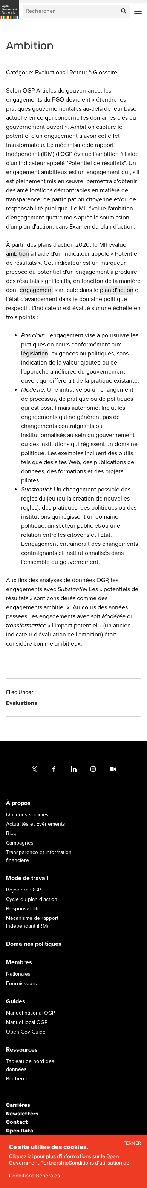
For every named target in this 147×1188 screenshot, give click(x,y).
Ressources (22, 1050)
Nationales (18, 974)
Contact (17, 1122)
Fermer (132, 1143)
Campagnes (20, 843)
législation (34, 353)
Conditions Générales (34, 1176)
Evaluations (50, 72)
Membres (19, 962)
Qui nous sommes (27, 814)
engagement (36, 290)
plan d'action (116, 290)
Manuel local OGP (26, 1022)
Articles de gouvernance (68, 90)
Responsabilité (23, 908)
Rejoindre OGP (23, 890)
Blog (11, 833)
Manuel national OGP (30, 1013)
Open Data (19, 1130)
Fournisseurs (21, 983)
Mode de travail (27, 878)
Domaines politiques (33, 944)
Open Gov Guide (26, 1032)
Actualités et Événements (35, 824)
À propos (18, 803)
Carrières (18, 1105)
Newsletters (22, 1114)
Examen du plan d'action (101, 226)
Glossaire (105, 72)
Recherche (19, 1078)
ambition (17, 254)
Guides (15, 1001)
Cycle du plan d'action (31, 899)
